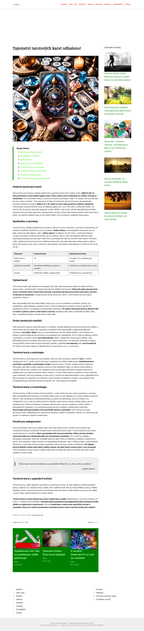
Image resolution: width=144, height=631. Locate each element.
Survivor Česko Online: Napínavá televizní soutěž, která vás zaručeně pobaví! (117, 76)
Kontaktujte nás (37, 515)
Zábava (90, 4)
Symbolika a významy (30, 156)
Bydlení (64, 4)
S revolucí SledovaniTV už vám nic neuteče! (82, 554)
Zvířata (127, 4)
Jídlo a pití (73, 4)
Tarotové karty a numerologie (33, 171)
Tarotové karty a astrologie (32, 167)
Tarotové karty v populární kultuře (35, 178)
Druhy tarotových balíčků (31, 163)
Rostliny (82, 4)
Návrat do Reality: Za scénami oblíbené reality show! (116, 182)
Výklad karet (25, 159)
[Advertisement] (72, 23)
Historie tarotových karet (31, 152)
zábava (96, 522)
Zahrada (98, 4)
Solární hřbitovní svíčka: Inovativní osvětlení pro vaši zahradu (115, 216)
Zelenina (107, 4)
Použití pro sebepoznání (30, 175)
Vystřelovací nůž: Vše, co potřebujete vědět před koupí (27, 554)
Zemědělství (118, 4)
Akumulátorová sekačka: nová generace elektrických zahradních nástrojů (117, 110)
